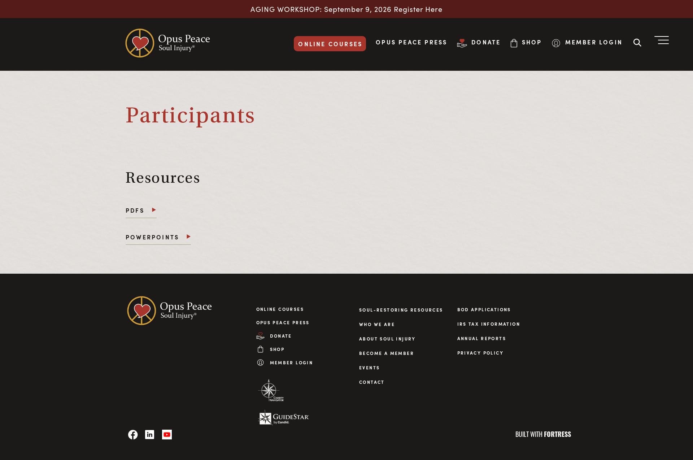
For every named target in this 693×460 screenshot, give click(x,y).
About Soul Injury (387, 339)
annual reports (481, 338)
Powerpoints (152, 237)
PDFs (135, 210)
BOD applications (484, 309)
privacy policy (480, 353)
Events (369, 367)
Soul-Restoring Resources (401, 310)
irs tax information (488, 324)
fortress (557, 434)
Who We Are (377, 324)
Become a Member (386, 353)
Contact (372, 382)
